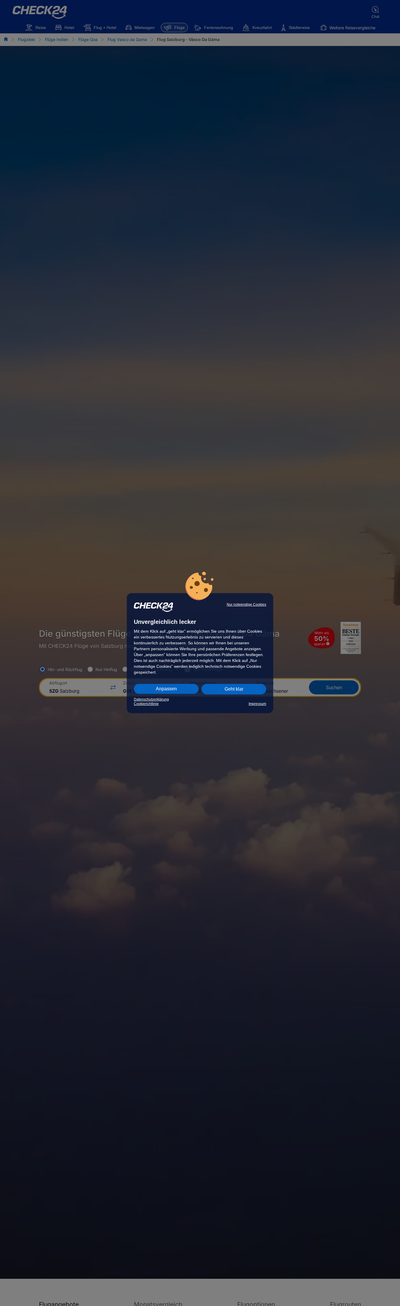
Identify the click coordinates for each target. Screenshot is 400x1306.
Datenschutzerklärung (151, 699)
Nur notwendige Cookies (246, 604)
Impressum (257, 704)
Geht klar (234, 689)
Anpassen (166, 688)
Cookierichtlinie (146, 704)
